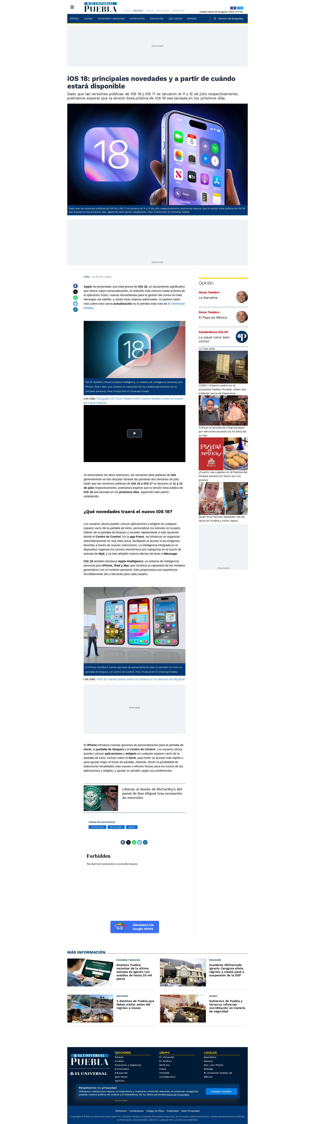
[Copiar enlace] (75, 309)
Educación (156, 18)
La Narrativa (208, 298)
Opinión (192, 18)
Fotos (127, 11)
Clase (162, 1069)
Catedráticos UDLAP (213, 332)
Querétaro (210, 1057)
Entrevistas (137, 18)
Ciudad (88, 18)
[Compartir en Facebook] (75, 286)
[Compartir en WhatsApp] (75, 297)
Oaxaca (208, 1061)
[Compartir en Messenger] (75, 303)
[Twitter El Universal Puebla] (240, 8)
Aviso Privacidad (190, 1111)
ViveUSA (164, 1073)
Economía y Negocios (111, 18)
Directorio (121, 1111)
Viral (87, 276)
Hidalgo (208, 1069)
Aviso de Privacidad (178, 1094)
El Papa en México (213, 317)
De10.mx (164, 1065)
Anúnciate (178, 11)
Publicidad (173, 1111)
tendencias (97, 827)
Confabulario (167, 1076)
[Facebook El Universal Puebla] (233, 8)
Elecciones (163, 11)
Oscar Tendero (209, 292)
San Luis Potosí (213, 1065)
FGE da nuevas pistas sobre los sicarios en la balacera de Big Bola (141, 679)
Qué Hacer (175, 18)
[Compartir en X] (75, 292)
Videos (150, 11)
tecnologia (116, 827)
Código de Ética (155, 1111)
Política (138, 11)
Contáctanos (136, 1111)
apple (131, 827)
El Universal (166, 1057)
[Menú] (72, 7)
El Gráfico (165, 1061)
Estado (74, 18)
